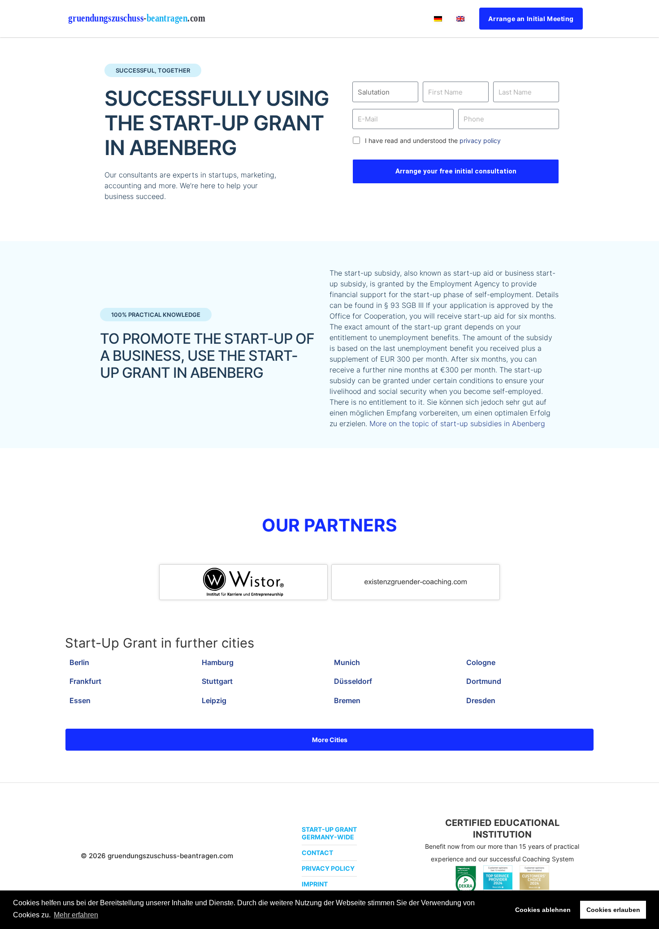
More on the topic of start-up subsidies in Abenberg (457, 423)
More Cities (329, 739)
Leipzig (214, 700)
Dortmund (483, 681)
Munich (347, 662)
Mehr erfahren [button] (76, 915)
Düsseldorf (353, 681)
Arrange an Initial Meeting (531, 18)
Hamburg (218, 662)
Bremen (347, 700)
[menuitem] (438, 18)
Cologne (480, 662)
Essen (80, 700)
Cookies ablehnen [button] (543, 909)
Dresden (480, 700)
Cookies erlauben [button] (613, 909)
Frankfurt (85, 681)
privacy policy (480, 140)
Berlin (79, 662)
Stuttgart (217, 681)
